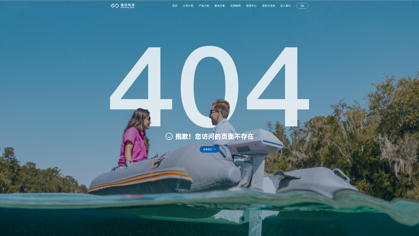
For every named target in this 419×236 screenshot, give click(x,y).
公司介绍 (188, 6)
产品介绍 (204, 6)
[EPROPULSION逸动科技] (123, 6)
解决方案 (219, 6)
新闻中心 (251, 6)
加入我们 (285, 6)
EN (302, 6)
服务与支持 (268, 6)
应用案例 (235, 6)
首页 (174, 6)
